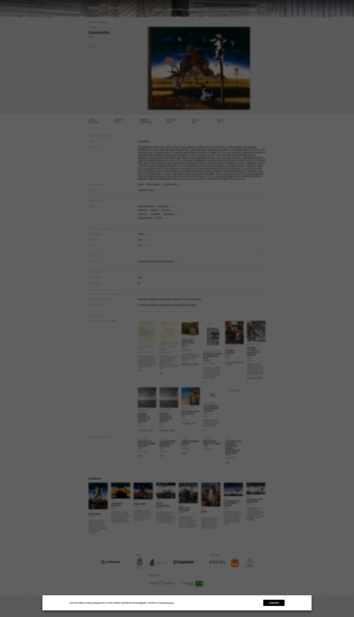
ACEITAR (274, 603)
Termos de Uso (166, 603)
